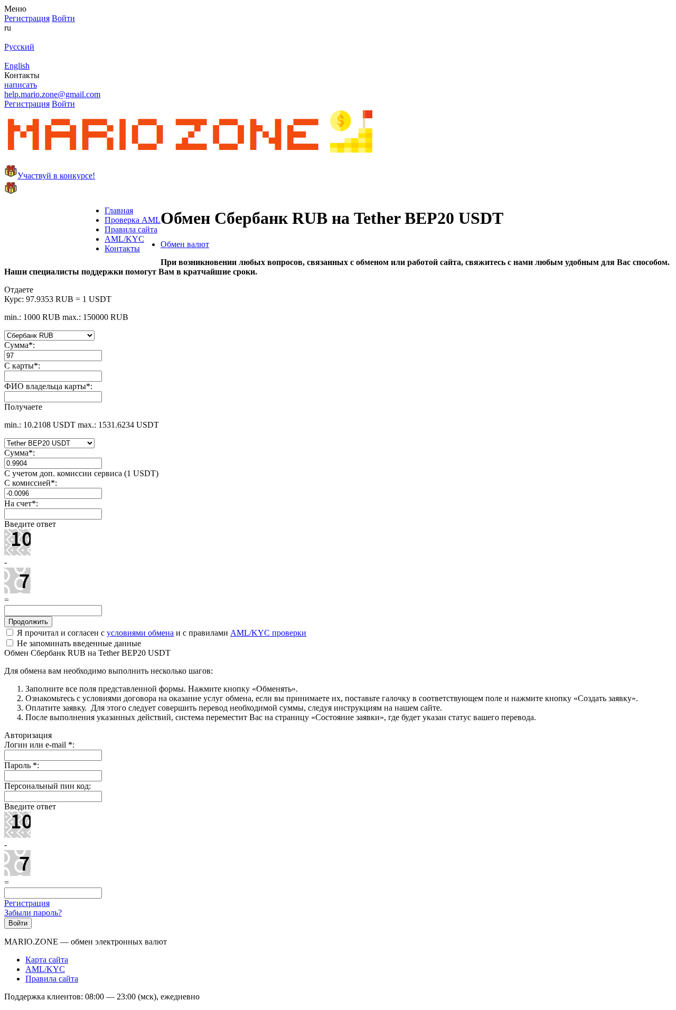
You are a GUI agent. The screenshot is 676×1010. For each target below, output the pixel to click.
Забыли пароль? (33, 912)
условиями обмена (140, 632)
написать (20, 84)
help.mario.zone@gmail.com (52, 94)
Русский (19, 46)
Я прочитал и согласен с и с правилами (160, 632)
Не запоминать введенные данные (78, 643)
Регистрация (27, 903)
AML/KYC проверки (268, 632)
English (17, 65)
